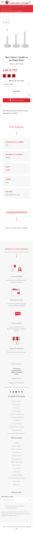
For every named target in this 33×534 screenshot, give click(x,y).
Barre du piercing (16, 80)
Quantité (16, 91)
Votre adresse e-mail (7, 496)
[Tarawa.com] (17, 2)
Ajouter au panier (16, 100)
